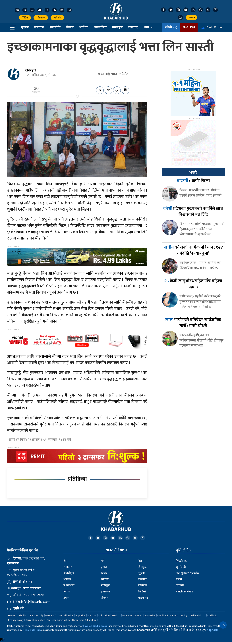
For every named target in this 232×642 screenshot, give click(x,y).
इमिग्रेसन (105, 591)
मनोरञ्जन (117, 27)
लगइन (191, 17)
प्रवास (66, 597)
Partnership (37, 615)
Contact (138, 615)
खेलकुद (133, 27)
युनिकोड (57, 18)
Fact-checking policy (58, 620)
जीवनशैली (68, 585)
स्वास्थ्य (105, 579)
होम (65, 560)
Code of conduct (212, 615)
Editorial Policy (195, 615)
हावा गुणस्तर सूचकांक (187, 573)
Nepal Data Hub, (32, 630)
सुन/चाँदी (181, 567)
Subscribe (104, 615)
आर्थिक (83, 27)
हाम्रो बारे (18, 608)
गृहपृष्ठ (25, 27)
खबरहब (30, 70)
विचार (70, 27)
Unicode (127, 615)
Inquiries (80, 615)
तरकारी (180, 585)
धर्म (102, 560)
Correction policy (35, 620)
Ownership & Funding (84, 620)
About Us (11, 615)
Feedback (162, 615)
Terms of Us (50, 615)
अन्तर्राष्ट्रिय (100, 27)
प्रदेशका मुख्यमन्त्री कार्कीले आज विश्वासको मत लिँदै (193, 211)
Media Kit (22, 615)
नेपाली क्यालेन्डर (184, 591)
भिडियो (24, 18)
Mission (91, 615)
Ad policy (184, 615)
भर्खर (193, 172)
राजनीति (55, 27)
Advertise (150, 615)
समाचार (39, 27)
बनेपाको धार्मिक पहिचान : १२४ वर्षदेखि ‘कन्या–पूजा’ (193, 250)
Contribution (66, 615)
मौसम (179, 579)
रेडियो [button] (169, 27)
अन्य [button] (146, 27)
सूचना (141, 573)
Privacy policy (16, 620)
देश (140, 560)
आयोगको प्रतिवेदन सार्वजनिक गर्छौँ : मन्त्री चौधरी (193, 323)
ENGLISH (189, 27)
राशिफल (142, 585)
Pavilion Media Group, (95, 626)
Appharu (212, 630)
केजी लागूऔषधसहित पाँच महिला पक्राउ (193, 284)
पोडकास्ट (40, 18)
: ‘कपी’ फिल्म (193, 181)
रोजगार (105, 597)
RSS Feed (114, 615)
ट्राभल (104, 567)
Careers (174, 615)
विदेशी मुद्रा (181, 560)
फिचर (66, 591)
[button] (180, 17)
